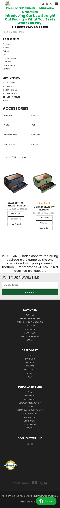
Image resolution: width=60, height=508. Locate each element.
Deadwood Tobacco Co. (30, 403)
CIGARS (30, 355)
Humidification (9, 58)
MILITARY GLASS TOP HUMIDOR (44, 208)
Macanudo (30, 396)
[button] (30, 455)
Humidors (7, 61)
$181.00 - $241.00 (10, 93)
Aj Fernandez (30, 424)
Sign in (24, 336)
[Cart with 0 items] (51, 3)
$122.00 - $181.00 (10, 90)
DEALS (30, 377)
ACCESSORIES (30, 370)
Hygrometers (9, 65)
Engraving (30, 359)
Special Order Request (30, 318)
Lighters (6, 69)
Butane (6, 47)
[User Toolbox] (43, 3)
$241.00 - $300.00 (11, 97)
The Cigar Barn (30, 414)
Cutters (6, 51)
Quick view (15, 213)
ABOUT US (30, 315)
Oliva (30, 392)
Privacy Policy (30, 333)
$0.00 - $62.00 (9, 83)
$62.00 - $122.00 (10, 86)
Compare (15, 219)
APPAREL (30, 373)
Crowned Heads (30, 417)
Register (35, 336)
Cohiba (30, 406)
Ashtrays (7, 44)
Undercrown (30, 421)
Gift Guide (30, 362)
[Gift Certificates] (46, 3)
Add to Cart (16, 224)
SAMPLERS (30, 366)
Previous (4, 505)
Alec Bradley (30, 399)
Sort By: (7, 157)
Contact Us (30, 326)
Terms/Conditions (30, 329)
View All (30, 428)
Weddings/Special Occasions (30, 322)
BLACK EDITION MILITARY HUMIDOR (16, 204)
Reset (5, 100)
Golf (4, 54)
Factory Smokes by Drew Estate (30, 410)
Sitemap (30, 340)
